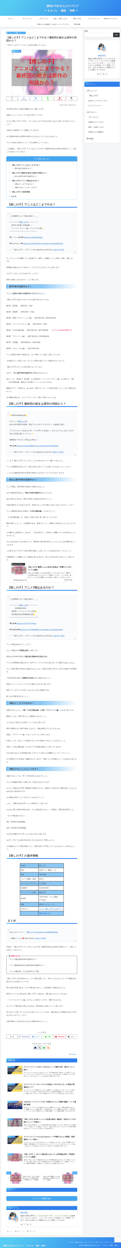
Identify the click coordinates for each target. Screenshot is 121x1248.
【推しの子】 (11, 33)
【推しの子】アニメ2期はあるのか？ (25, 181)
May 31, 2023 (58, 452)
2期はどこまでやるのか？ (24, 184)
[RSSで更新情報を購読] (48, 1048)
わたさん (24, 1212)
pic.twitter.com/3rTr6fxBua (47, 446)
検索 (86, 31)
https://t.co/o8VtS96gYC (26, 446)
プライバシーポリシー (111, 1242)
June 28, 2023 (58, 636)
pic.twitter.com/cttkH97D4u (52, 244)
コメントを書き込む (42, 1198)
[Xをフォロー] (39, 1048)
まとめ (13, 196)
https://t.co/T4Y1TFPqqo (26, 623)
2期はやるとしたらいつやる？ (26, 187)
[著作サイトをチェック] (35, 1048)
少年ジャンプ (21, 33)
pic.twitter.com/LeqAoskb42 (51, 630)
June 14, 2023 (58, 250)
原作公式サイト (45, 913)
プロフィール (99, 1242)
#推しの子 (24, 222)
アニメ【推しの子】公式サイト (51, 909)
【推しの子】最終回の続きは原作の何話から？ (29, 173)
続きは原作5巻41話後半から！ (26, 176)
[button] (71, 99)
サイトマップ (89, 1242)
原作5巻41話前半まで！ (24, 168)
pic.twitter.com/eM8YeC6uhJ (46, 932)
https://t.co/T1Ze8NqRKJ (30, 630)
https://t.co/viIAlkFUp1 (31, 244)
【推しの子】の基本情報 (20, 192)
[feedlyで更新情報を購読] (44, 1048)
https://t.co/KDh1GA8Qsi (33, 237)
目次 (40, 158)
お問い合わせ (79, 1242)
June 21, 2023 (40, 938)
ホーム (71, 1242)
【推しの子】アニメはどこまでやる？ (25, 165)
